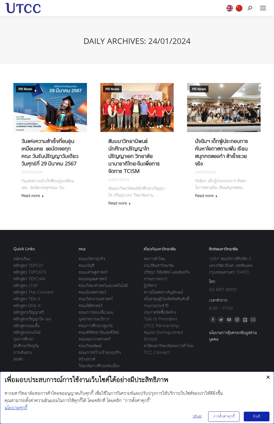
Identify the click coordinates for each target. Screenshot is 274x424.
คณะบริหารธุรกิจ (92, 259)
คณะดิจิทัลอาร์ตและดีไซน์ (99, 332)
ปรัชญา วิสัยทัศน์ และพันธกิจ (167, 272)
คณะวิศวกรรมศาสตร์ (96, 299)
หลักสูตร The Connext (33, 292)
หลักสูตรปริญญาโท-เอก (32, 319)
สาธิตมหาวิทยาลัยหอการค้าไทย (168, 346)
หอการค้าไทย (154, 259)
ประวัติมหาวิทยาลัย (159, 265)
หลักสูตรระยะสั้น (26, 326)
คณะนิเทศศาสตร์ (92, 292)
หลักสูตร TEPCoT (28, 265)
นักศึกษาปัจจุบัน (26, 346)
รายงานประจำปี (156, 305)
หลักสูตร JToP (25, 285)
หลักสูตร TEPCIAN (29, 279)
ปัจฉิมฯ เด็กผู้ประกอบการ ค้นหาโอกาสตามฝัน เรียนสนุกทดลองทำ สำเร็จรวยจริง (221, 152)
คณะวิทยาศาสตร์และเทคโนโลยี (103, 285)
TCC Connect (157, 352)
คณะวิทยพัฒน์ (90, 346)
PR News (25, 89)
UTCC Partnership (161, 326)
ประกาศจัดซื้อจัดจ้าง (160, 312)
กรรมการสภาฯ (155, 279)
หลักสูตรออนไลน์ (26, 332)
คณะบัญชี (86, 265)
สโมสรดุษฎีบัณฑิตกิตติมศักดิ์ (166, 299)
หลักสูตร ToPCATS (29, 272)
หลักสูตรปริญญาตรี (28, 312)
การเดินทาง (22, 352)
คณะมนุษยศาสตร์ (93, 279)
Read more (30, 196)
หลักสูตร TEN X (26, 299)
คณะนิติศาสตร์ (90, 305)
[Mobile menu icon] (263, 8)
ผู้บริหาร (150, 285)
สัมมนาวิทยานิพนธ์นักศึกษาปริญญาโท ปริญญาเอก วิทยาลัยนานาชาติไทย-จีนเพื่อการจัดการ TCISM (134, 156)
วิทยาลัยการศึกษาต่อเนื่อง (99, 366)
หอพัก (18, 359)
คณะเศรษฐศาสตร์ (93, 272)
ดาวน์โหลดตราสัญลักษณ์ (163, 292)
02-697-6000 (223, 289)
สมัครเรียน (21, 259)
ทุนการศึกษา (23, 339)
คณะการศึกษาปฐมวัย (96, 326)
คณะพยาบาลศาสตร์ (95, 339)
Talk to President (160, 319)
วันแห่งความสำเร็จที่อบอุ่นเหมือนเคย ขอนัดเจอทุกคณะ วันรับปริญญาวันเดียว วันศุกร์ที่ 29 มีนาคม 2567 (49, 152)
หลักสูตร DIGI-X (27, 305)
